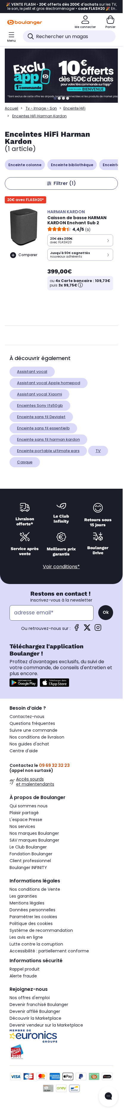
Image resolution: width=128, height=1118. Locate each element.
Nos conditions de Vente (35, 889)
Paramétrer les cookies (33, 917)
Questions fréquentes (32, 723)
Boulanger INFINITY (28, 868)
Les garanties (23, 896)
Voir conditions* (61, 566)
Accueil (11, 108)
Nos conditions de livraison (37, 737)
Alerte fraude (23, 976)
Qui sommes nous (29, 806)
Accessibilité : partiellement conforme (49, 951)
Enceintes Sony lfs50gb (40, 405)
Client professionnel (30, 861)
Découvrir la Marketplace (35, 1018)
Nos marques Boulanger (34, 833)
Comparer (27, 255)
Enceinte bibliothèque (72, 164)
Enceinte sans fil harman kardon (48, 439)
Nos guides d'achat (29, 744)
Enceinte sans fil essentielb (43, 428)
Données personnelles (32, 910)
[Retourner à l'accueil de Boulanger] (24, 22)
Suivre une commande (33, 730)
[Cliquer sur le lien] (64, 76)
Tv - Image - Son (41, 108)
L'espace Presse (26, 820)
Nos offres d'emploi (30, 998)
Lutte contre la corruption (36, 944)
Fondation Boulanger (31, 854)
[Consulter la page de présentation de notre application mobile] (24, 682)
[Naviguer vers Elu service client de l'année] (61, 1051)
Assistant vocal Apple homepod (48, 383)
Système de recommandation (41, 930)
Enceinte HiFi (74, 108)
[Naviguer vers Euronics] (61, 1036)
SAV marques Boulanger (34, 840)
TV (98, 451)
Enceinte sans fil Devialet (41, 417)
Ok (106, 612)
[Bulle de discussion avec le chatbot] (108, 1096)
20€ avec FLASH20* (25, 199)
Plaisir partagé (24, 813)
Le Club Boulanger (28, 847)
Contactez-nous (27, 717)
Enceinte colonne (24, 164)
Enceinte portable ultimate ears (48, 451)
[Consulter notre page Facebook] (76, 629)
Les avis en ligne (26, 937)
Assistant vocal (32, 371)
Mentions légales (27, 903)
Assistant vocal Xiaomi (39, 394)
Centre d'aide (24, 751)
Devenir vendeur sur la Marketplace (46, 1025)
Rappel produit (25, 969)
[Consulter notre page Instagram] (98, 629)
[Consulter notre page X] (87, 629)
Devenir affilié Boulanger (35, 1011)
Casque (24, 462)
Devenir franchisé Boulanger (39, 1005)
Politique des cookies (31, 924)
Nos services (22, 826)
